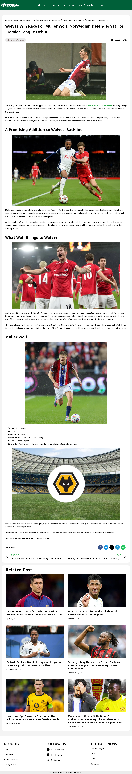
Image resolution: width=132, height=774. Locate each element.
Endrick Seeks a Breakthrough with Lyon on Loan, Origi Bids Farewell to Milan (34, 664)
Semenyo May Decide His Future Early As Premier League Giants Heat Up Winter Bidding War (94, 665)
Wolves (12, 547)
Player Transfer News (22, 20)
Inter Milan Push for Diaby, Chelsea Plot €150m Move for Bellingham (94, 613)
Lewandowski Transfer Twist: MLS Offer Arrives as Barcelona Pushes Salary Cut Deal (34, 613)
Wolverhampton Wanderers (99, 105)
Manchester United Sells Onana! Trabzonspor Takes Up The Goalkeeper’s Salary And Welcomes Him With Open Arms (95, 719)
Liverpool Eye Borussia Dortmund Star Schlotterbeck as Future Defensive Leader (33, 718)
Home (7, 20)
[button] (100, 547)
